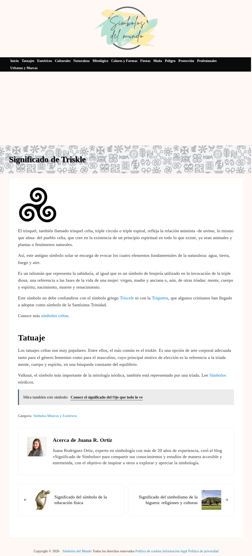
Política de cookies (148, 551)
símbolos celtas (54, 315)
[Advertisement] (126, 108)
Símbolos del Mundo (77, 551)
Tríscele (127, 297)
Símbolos (217, 375)
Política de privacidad (203, 551)
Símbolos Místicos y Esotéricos (55, 416)
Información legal (174, 551)
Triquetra (160, 297)
